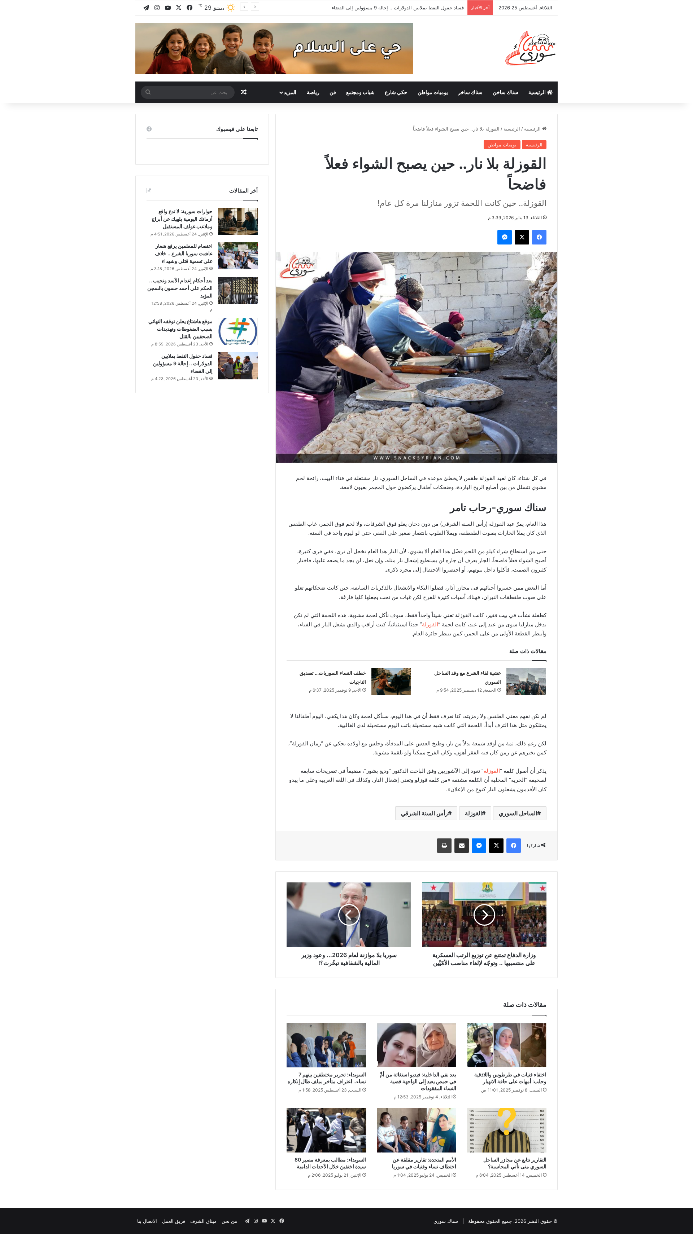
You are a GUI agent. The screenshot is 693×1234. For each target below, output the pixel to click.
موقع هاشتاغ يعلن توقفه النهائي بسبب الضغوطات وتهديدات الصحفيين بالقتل (180, 328)
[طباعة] (444, 845)
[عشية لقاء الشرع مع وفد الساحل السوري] (526, 681)
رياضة (313, 92)
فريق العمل (173, 1221)
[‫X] (522, 237)
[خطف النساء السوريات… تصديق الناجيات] (391, 681)
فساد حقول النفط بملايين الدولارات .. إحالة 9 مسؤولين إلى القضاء (183, 363)
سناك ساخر (470, 92)
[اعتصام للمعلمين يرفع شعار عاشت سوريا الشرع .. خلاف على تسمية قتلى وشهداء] (238, 255)
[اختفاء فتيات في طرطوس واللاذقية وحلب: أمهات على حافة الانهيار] (506, 1045)
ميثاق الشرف (203, 1221)
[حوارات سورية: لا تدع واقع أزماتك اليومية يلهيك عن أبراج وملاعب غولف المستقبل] (238, 221)
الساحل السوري (518, 813)
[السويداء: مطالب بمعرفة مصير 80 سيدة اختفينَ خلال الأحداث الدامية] (326, 1130)
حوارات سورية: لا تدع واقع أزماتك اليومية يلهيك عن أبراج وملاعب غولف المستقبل (182, 218)
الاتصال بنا (147, 1221)
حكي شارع (396, 92)
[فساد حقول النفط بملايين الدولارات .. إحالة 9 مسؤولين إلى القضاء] (238, 365)
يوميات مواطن (433, 92)
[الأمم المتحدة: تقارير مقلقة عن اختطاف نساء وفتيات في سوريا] (416, 1130)
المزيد (290, 92)
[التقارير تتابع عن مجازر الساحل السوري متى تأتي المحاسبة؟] (506, 1130)
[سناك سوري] (531, 48)
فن (333, 92)
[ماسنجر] (504, 237)
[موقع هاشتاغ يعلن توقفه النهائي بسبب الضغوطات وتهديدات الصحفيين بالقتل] (238, 331)
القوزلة (430, 624)
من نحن (229, 1221)
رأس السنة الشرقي (424, 813)
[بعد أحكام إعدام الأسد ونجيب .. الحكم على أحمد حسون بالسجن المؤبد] (238, 290)
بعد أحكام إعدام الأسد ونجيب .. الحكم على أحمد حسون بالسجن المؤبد (180, 288)
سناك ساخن (505, 92)
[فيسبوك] (539, 237)
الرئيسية (537, 92)
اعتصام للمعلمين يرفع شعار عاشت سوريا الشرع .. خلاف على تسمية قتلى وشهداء (184, 253)
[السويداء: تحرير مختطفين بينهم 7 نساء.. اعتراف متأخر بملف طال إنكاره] (326, 1045)
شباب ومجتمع (360, 92)
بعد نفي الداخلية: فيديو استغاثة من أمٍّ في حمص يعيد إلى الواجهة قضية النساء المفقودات (418, 1081)
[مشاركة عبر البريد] (461, 845)
